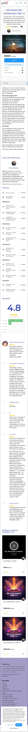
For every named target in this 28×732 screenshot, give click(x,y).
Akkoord (19, 724)
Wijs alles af (10, 724)
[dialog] (14, 366)
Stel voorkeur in (14, 728)
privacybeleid (6, 720)
